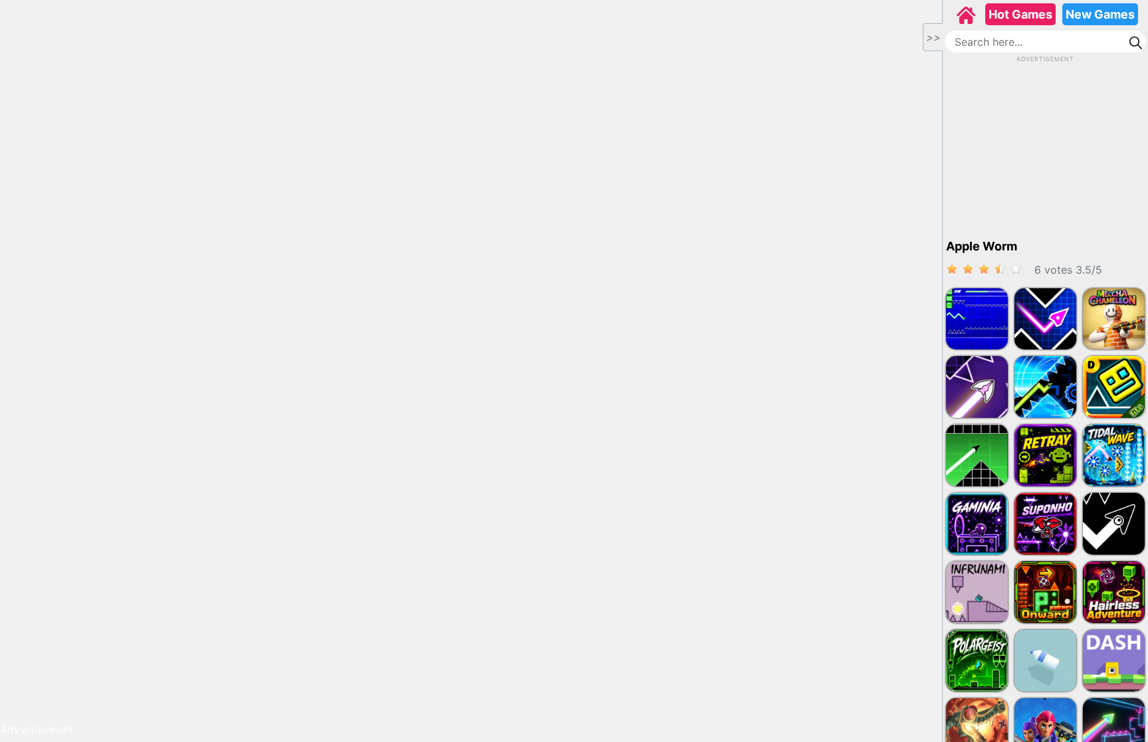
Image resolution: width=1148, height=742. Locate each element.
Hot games (1020, 14)
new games (1100, 14)
